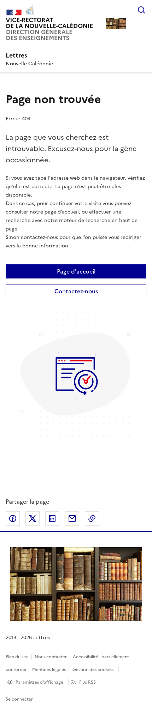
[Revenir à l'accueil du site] (76, 583)
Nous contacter (51, 657)
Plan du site (17, 657)
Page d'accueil (76, 271)
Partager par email (72, 518)
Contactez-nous (76, 291)
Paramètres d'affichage (39, 682)
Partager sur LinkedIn (52, 518)
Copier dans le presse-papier (92, 518)
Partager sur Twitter (32, 518)
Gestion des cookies (92, 669)
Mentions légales (49, 669)
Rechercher (141, 10)
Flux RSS (87, 682)
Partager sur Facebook (13, 518)
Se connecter (19, 699)
